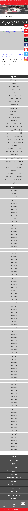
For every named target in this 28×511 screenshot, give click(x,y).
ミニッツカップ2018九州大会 (14, 136)
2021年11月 (14, 253)
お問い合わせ (14, 481)
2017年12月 (14, 393)
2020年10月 (14, 293)
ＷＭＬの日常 (14, 111)
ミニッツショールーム (14, 495)
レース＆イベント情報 (14, 89)
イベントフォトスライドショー (14, 95)
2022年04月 (14, 237)
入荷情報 (14, 83)
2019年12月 (14, 318)
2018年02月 (14, 387)
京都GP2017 (14, 145)
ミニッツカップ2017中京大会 (14, 148)
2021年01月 (14, 284)
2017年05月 (14, 415)
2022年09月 (14, 225)
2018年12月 (14, 356)
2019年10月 (14, 325)
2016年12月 (14, 431)
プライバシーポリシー (14, 484)
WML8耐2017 (14, 155)
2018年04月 (14, 381)
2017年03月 (14, 421)
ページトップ (5, 506)
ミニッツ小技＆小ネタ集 (14, 98)
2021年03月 (14, 278)
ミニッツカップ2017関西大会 (14, 151)
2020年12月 (14, 287)
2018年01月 (14, 390)
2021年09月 (14, 259)
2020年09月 (14, 296)
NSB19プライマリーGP (14, 123)
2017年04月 (14, 418)
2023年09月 (14, 197)
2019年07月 (14, 334)
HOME (2, 16)
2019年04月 (14, 343)
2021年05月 (14, 272)
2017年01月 (14, 427)
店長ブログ (14, 474)
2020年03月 (14, 309)
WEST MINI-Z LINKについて (14, 477)
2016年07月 (14, 446)
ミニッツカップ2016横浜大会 (14, 176)
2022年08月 (14, 228)
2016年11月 (14, 434)
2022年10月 (14, 222)
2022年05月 (14, 234)
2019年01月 (14, 353)
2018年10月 (14, 362)
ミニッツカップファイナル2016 (14, 161)
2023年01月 (14, 212)
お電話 (14, 506)
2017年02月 (14, 424)
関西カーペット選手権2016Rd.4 (14, 180)
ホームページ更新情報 (14, 117)
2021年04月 (14, 275)
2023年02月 (14, 209)
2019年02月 (14, 350)
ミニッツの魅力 (14, 460)
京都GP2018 (14, 108)
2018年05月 (14, 378)
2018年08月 (14, 368)
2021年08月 (14, 262)
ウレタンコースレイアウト (14, 102)
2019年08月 (14, 331)
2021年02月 (14, 281)
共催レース (14, 491)
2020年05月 (14, 306)
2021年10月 (14, 256)
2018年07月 (14, 371)
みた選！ (14, 183)
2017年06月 (14, 412)
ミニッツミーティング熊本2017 (14, 142)
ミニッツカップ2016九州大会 (14, 173)
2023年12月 (14, 190)
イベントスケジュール (14, 488)
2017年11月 (14, 396)
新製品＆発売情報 (14, 86)
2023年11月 (14, 194)
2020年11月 (14, 290)
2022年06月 (14, 231)
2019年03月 (14, 346)
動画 (14, 92)
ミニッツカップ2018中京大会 (14, 126)
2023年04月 (14, 206)
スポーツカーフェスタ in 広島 (14, 133)
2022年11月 (14, 219)
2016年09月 (14, 440)
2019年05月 (14, 340)
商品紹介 (14, 464)
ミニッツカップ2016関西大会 (14, 167)
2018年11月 (14, 359)
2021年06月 (14, 268)
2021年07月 (14, 265)
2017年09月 (14, 403)
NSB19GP (14, 120)
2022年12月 (14, 215)
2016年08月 (14, 443)
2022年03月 (14, 240)
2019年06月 (14, 337)
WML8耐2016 (14, 170)
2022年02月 (14, 243)
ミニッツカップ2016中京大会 (14, 164)
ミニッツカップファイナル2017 (14, 139)
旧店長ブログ (14, 498)
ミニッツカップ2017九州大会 (14, 158)
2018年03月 (14, 384)
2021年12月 (14, 250)
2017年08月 (14, 406)
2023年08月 (14, 200)
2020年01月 (14, 315)
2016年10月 (14, 437)
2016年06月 (14, 449)
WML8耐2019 (14, 105)
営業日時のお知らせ (14, 80)
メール (23, 506)
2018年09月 (14, 365)
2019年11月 (14, 321)
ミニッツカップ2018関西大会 (14, 130)
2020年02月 (14, 312)
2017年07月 (14, 409)
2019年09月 (14, 328)
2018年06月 (14, 374)
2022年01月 (14, 247)
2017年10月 (14, 399)
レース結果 (14, 467)
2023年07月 (14, 203)
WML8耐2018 (14, 114)
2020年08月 (14, 300)
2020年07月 (14, 303)
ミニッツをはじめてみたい (14, 471)
